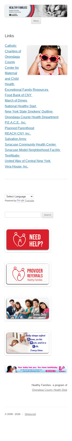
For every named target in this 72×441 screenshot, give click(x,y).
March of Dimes (16, 100)
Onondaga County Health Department (31, 117)
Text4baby (12, 155)
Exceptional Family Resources (27, 89)
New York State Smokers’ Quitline (29, 111)
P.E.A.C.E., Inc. (15, 122)
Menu (36, 21)
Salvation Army (16, 139)
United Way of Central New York (28, 161)
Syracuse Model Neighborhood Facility (33, 150)
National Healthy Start (21, 106)
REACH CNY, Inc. (18, 133)
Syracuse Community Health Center (31, 144)
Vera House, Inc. (16, 166)
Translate (29, 200)
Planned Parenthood (19, 128)
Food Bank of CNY (18, 95)
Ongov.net (30, 414)
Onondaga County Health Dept (49, 389)
